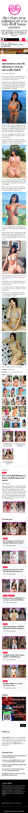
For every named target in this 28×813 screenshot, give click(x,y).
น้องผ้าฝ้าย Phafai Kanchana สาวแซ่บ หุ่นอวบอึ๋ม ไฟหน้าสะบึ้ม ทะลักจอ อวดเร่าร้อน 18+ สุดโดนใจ (13, 570)
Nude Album (11, 595)
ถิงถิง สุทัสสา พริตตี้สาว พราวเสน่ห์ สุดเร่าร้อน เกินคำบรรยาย (12, 684)
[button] (20, 39)
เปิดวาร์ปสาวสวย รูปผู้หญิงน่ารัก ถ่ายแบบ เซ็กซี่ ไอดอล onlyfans (14, 22)
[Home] (2, 39)
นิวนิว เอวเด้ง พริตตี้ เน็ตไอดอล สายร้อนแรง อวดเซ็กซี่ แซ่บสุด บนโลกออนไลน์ (14, 478)
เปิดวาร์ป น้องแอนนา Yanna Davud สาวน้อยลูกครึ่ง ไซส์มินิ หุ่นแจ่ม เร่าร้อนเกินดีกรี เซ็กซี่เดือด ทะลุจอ (13, 542)
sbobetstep (18, 803)
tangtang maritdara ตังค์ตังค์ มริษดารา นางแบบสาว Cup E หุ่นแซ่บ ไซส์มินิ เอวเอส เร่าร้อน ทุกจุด (14, 599)
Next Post (4, 470)
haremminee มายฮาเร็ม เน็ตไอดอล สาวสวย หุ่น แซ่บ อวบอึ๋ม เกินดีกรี (13, 66)
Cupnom (4, 60)
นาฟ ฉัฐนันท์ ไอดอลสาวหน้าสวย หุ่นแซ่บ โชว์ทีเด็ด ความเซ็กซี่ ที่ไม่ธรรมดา (13, 656)
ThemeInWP (21, 811)
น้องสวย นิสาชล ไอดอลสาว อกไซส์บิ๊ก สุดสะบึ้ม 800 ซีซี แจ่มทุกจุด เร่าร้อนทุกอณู (13, 627)
